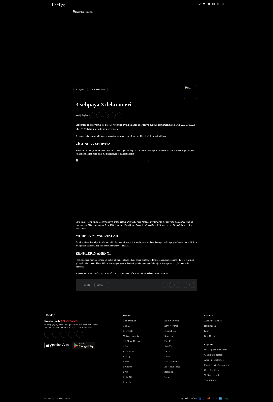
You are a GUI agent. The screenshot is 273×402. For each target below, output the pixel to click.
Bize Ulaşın (209, 336)
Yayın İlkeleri (210, 380)
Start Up (168, 346)
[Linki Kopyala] (192, 285)
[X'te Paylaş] (99, 115)
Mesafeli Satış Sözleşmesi (216, 365)
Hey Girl (127, 382)
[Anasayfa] (204, 4)
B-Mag (126, 356)
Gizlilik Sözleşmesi (213, 355)
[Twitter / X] (63, 334)
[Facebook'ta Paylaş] (92, 115)
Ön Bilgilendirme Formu (216, 349)
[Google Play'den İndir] (83, 345)
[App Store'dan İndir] (57, 345)
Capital (167, 377)
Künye (207, 331)
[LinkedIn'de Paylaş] (113, 115)
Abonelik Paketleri (213, 320)
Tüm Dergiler (129, 320)
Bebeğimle (169, 372)
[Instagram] (47, 334)
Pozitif (167, 341)
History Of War (171, 320)
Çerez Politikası (211, 370)
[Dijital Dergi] (213, 4)
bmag (52, 398)
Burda (126, 361)
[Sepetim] (223, 4)
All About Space (172, 366)
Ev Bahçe (127, 366)
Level (167, 356)
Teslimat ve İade (212, 375)
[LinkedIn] (71, 334)
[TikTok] (79, 334)
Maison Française (131, 336)
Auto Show (128, 351)
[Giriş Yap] (227, 4)
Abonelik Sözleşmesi (214, 360)
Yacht (167, 351)
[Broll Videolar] (218, 4)
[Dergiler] (208, 4)
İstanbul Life (170, 331)
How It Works (171, 326)
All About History (131, 341)
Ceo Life (127, 326)
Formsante (128, 331)
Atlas (125, 346)
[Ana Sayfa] (50, 315)
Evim (125, 372)
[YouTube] (55, 334)
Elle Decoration (171, 361)
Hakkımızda (210, 326)
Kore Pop (168, 336)
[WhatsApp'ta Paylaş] (106, 115)
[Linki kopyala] (119, 115)
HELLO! (127, 377)
